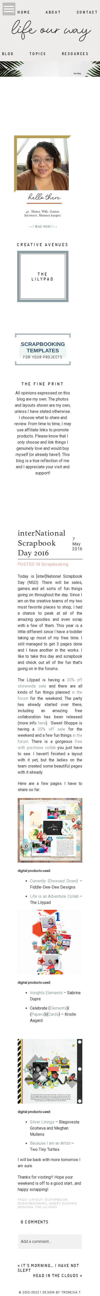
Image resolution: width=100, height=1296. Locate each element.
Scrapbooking (55, 564)
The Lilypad (46, 1207)
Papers (37, 1014)
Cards (53, 1014)
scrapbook (56, 1199)
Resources (75, 54)
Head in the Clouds (55, 1275)
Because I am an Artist (50, 1143)
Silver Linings (42, 1122)
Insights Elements (46, 992)
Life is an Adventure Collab (54, 896)
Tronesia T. (71, 1292)
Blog (8, 54)
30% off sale (51, 729)
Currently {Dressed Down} (54, 881)
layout (36, 1199)
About (53, 12)
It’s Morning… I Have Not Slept (48, 1268)
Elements (58, 1008)
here (42, 723)
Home (23, 12)
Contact (87, 12)
